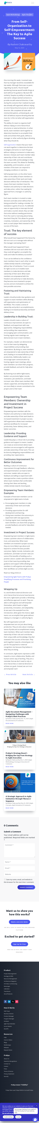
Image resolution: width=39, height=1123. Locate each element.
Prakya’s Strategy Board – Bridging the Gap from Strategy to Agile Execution (19, 755)
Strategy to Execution (21, 762)
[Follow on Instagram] (16, 1001)
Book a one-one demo (19, 922)
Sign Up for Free (19, 944)
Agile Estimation (17, 805)
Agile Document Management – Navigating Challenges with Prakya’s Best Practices (19, 714)
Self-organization (10, 145)
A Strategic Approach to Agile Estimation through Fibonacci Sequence (18, 798)
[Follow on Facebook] (5, 1001)
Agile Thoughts (27, 15)
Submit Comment (26, 887)
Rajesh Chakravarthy (13, 760)
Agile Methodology (13, 15)
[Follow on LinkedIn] (9, 1001)
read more (10, 723)
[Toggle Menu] (32, 3)
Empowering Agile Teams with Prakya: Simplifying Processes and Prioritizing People (17, 579)
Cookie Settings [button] (8, 1117)
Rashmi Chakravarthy (21, 44)
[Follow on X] (12, 1001)
